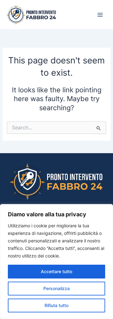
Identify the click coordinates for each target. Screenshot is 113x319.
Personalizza (56, 288)
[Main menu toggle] (100, 14)
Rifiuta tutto (56, 305)
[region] (56, 261)
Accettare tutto (56, 271)
